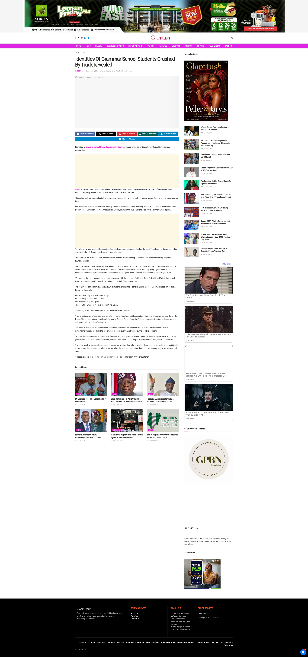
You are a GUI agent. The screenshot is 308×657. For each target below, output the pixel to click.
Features (163, 46)
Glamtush (79, 189)
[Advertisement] (127, 171)
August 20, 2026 (207, 227)
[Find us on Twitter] (79, 38)
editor (80, 71)
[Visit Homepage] (160, 37)
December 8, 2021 (92, 71)
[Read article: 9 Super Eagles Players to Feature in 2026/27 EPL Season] (191, 131)
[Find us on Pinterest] (82, 38)
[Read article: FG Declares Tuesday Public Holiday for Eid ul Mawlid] (91, 384)
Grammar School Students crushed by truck (104, 147)
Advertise (134, 616)
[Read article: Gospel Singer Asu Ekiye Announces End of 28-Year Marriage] (191, 172)
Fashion (150, 46)
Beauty (98, 46)
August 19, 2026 (153, 405)
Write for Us (229, 645)
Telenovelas (214, 46)
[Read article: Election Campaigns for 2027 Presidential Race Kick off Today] (91, 420)
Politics (188, 46)
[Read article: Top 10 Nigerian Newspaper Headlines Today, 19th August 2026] (163, 420)
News (88, 46)
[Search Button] (232, 37)
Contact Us (135, 619)
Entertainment (135, 46)
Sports (200, 46)
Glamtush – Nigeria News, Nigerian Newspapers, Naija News (173, 642)
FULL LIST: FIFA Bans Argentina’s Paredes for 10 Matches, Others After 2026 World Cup (216, 143)
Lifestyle (176, 46)
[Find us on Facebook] (75, 38)
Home (78, 46)
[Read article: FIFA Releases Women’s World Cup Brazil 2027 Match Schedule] (191, 212)
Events (228, 46)
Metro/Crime (117, 430)
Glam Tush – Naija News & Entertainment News (133, 642)
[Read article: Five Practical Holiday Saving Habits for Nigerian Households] (191, 185)
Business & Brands (115, 46)
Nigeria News (110, 71)
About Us (134, 613)
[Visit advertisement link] (154, 16)
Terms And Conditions (223, 642)
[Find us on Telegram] (88, 38)
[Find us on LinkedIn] (85, 38)
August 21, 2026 (81, 405)
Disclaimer (111, 642)
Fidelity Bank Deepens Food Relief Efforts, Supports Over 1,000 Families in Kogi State (216, 237)
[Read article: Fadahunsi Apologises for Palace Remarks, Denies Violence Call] (163, 384)
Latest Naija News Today (205, 642)
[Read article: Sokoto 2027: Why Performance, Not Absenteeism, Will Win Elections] (191, 225)
